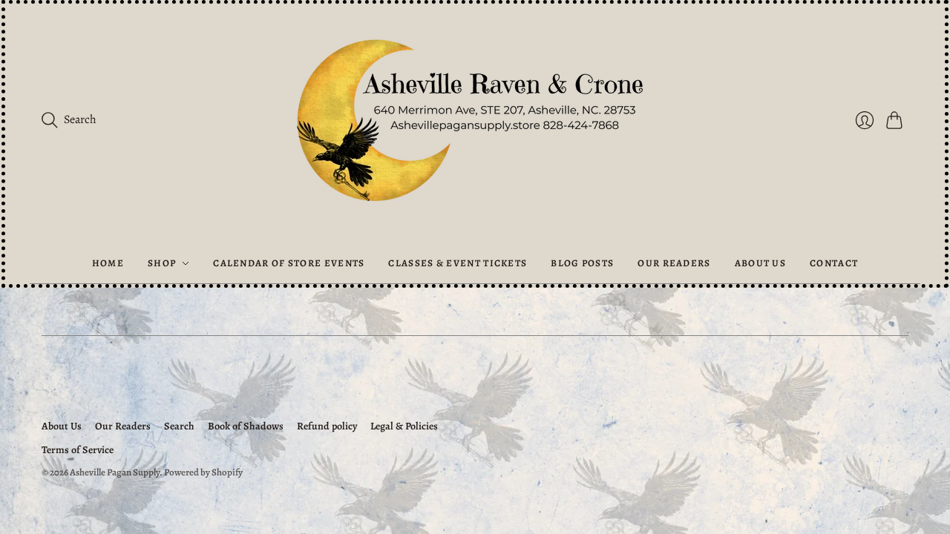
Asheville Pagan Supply (115, 472)
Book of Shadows (246, 426)
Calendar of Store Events (288, 263)
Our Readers (674, 263)
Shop (162, 263)
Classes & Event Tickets (457, 263)
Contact (834, 263)
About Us (760, 263)
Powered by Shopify (203, 472)
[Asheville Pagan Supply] (475, 123)
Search (179, 426)
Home (108, 263)
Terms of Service (78, 450)
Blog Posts (582, 263)
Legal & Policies (404, 426)
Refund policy (327, 426)
